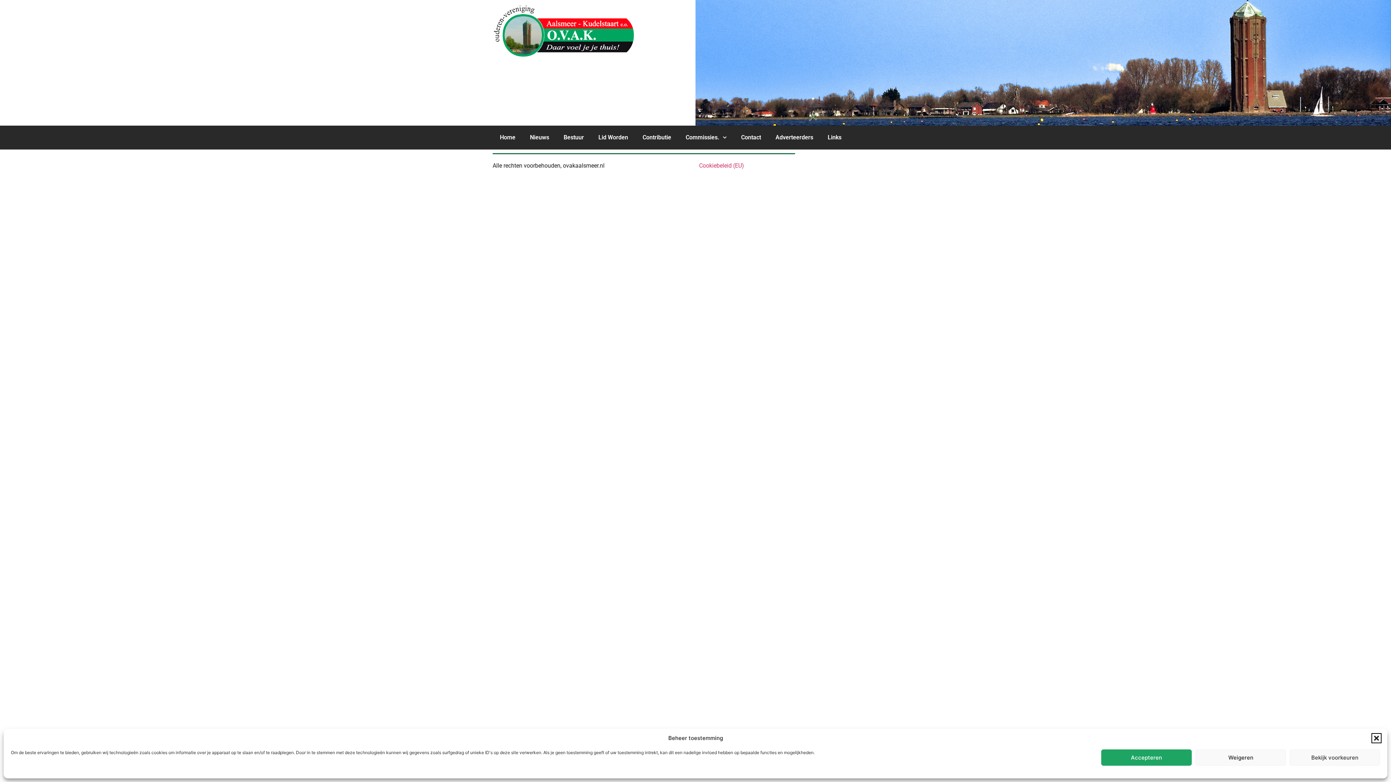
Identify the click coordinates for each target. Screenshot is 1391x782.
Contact (751, 137)
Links (834, 137)
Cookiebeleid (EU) (721, 165)
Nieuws (539, 137)
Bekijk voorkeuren (1334, 757)
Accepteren (1146, 757)
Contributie (657, 137)
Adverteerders (794, 137)
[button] (1376, 738)
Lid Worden (613, 137)
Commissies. (702, 137)
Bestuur (574, 137)
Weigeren (1240, 757)
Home (507, 137)
